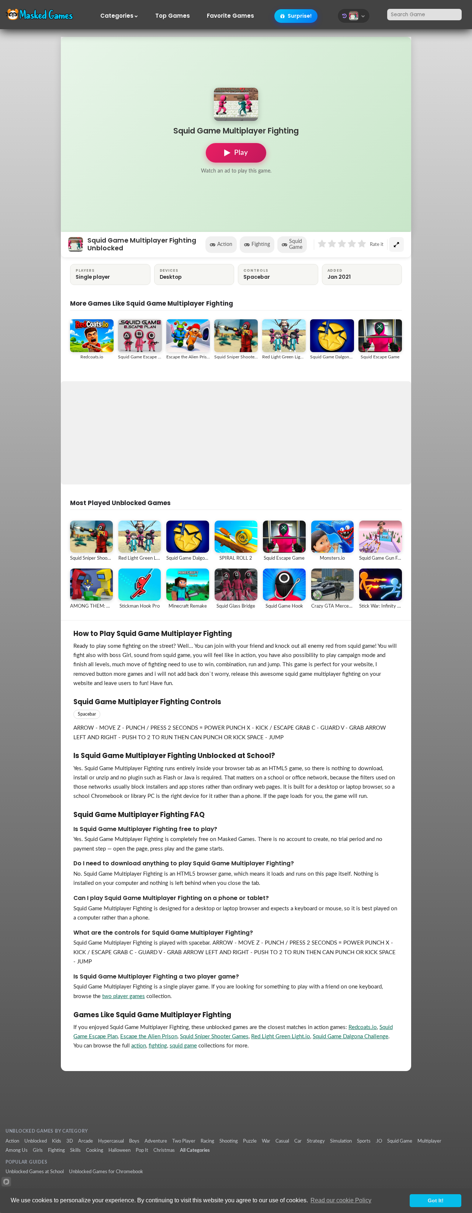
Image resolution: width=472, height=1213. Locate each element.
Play (241, 152)
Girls (38, 1150)
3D (69, 1141)
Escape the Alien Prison (148, 1036)
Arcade (85, 1141)
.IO (379, 1141)
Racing (207, 1141)
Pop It (142, 1150)
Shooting (228, 1141)
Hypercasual (111, 1141)
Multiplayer (429, 1141)
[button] (353, 15)
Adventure (156, 1141)
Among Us (17, 1150)
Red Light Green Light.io (280, 1036)
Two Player (183, 1141)
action (138, 1046)
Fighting (260, 244)
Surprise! (299, 16)
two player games (123, 996)
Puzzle (250, 1141)
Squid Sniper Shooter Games (214, 1036)
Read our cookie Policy (340, 1200)
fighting (158, 1046)
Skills (75, 1150)
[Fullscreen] (396, 244)
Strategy (316, 1141)
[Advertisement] (236, 432)
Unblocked (35, 1141)
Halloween (119, 1150)
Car (298, 1141)
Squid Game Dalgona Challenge (350, 1036)
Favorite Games (230, 16)
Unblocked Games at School (35, 1171)
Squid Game (295, 244)
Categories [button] (116, 16)
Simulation (341, 1141)
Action (224, 244)
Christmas (164, 1150)
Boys (134, 1141)
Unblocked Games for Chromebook (106, 1171)
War (266, 1141)
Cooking (94, 1150)
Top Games (172, 16)
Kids (56, 1141)
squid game (183, 1046)
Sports (364, 1141)
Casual (282, 1141)
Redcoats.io (362, 1027)
